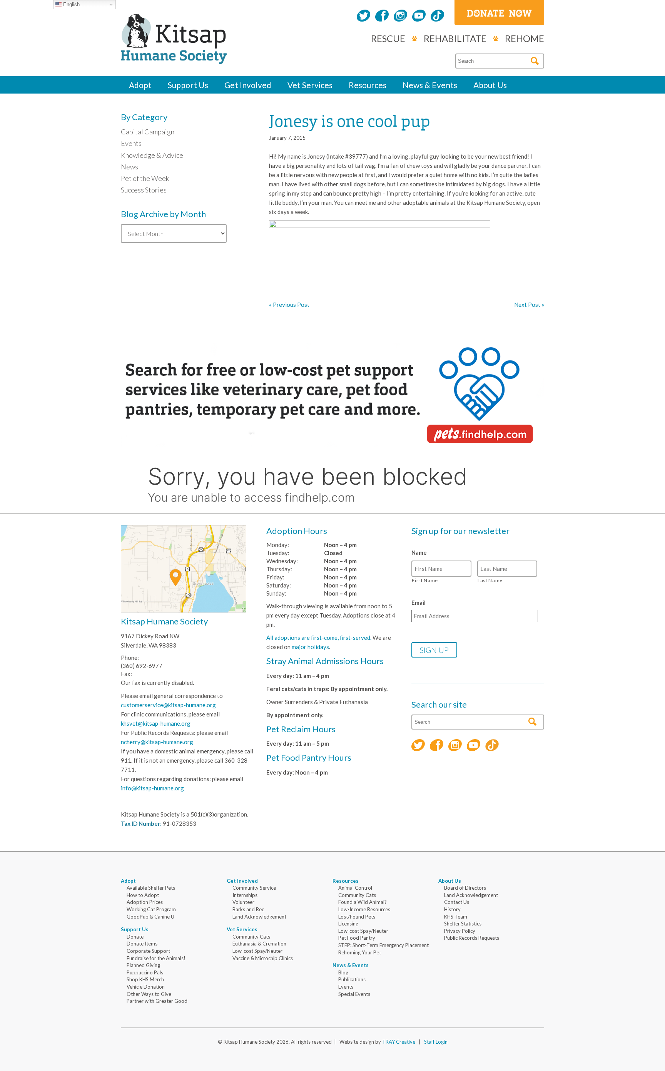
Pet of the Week (145, 178)
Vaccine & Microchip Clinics (262, 958)
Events (131, 143)
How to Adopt (143, 895)
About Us (490, 85)
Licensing (348, 923)
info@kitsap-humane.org (152, 788)
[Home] (174, 55)
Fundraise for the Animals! (156, 958)
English (71, 4)
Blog (343, 972)
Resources (367, 85)
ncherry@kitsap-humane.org (157, 741)
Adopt (140, 85)
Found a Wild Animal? (362, 902)
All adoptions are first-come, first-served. (318, 637)
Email (418, 602)
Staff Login (436, 1042)
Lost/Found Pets (356, 917)
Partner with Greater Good (157, 1001)
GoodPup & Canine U (150, 917)
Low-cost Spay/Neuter (257, 951)
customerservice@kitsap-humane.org (168, 704)
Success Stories (144, 190)
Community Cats (251, 937)
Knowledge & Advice (152, 155)
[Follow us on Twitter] (363, 16)
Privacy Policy (459, 931)
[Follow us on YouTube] (419, 16)
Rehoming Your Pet (359, 952)
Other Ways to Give (149, 994)
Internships (244, 895)
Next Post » (529, 304)
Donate (135, 937)
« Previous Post (289, 304)
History (452, 909)
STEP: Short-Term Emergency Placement (383, 945)
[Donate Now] (499, 12)
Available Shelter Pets (151, 888)
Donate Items (142, 943)
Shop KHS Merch (145, 979)
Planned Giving (143, 965)
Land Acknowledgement (259, 917)
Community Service (254, 888)
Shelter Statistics (462, 923)
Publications (352, 979)
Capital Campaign (147, 131)
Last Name (490, 580)
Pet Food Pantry (356, 938)
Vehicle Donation (146, 987)
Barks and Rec (248, 909)
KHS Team (455, 917)
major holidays (310, 646)
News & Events (430, 85)
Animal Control (355, 888)
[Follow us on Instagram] (400, 16)
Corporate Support (148, 951)
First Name (425, 580)
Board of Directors (465, 888)
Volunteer (243, 902)
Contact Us (456, 902)
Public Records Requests (471, 938)
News (129, 166)
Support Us (188, 85)
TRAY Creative (398, 1042)
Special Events (354, 994)
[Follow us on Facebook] (382, 16)
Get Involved (247, 85)
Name (419, 552)
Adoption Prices (145, 902)
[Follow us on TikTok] (437, 16)
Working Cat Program (151, 909)
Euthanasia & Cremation (259, 943)
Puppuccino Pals (145, 972)
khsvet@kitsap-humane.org (155, 723)
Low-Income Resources (364, 909)
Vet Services (309, 85)
